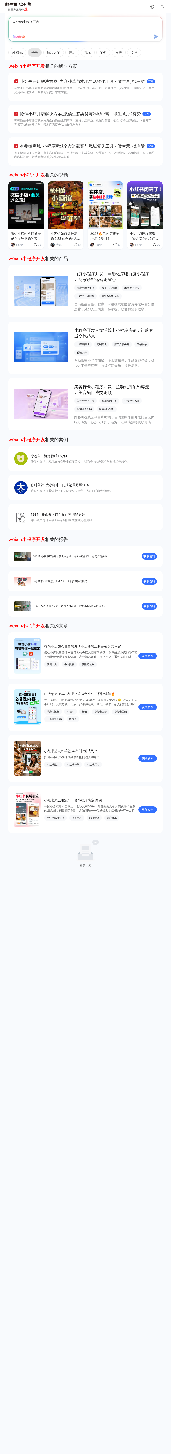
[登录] (162, 6)
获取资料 (149, 556)
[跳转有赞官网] (152, 6)
